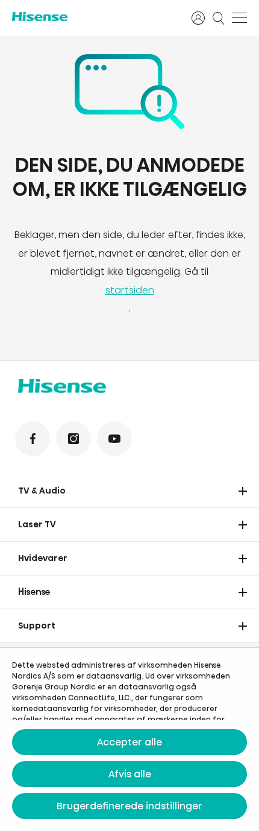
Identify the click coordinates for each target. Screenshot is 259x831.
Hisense (34, 592)
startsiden (129, 290)
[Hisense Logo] (94, 16)
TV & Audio (42, 490)
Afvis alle (129, 774)
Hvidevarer (42, 558)
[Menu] (239, 18)
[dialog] (129, 739)
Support (36, 625)
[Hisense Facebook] (32, 438)
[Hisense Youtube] (114, 438)
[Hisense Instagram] (73, 438)
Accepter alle (129, 742)
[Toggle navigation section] (243, 491)
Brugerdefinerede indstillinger (129, 806)
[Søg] (218, 18)
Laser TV (37, 524)
